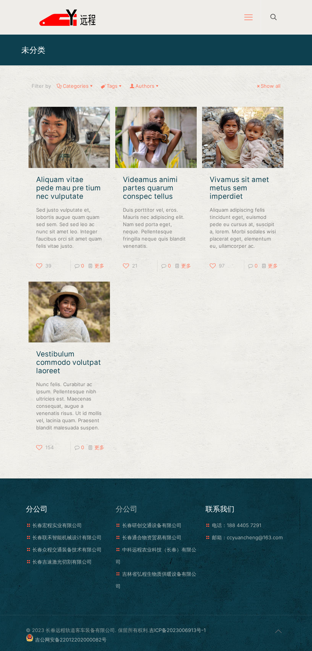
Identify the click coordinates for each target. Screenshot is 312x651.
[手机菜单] (248, 17)
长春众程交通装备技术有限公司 (67, 549)
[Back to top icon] (278, 631)
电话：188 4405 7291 (236, 525)
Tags (112, 86)
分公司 (126, 509)
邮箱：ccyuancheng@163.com (247, 537)
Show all (270, 86)
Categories (76, 86)
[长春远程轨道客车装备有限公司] (69, 17)
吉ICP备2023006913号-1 (177, 630)
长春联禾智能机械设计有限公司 (67, 537)
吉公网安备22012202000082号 (71, 640)
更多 (99, 266)
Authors (144, 86)
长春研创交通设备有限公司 (151, 525)
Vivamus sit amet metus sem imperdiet (239, 188)
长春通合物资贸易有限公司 (151, 537)
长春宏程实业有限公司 (57, 525)
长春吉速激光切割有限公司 (62, 562)
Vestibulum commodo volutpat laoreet (68, 362)
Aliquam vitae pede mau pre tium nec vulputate (68, 188)
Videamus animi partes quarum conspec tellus (150, 188)
